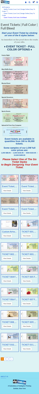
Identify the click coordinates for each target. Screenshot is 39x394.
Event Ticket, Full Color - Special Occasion (29, 209)
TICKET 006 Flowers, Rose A (9, 299)
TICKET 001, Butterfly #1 (29, 231)
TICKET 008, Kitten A (9, 322)
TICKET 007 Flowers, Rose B (29, 299)
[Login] (26, 2)
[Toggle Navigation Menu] (37, 2)
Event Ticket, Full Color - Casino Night (9, 186)
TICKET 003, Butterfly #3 (29, 254)
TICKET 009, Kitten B (29, 322)
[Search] (29, 2)
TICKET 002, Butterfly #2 (9, 254)
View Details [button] (7, 190)
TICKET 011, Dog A (29, 344)
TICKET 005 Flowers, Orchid (29, 277)
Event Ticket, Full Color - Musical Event (9, 209)
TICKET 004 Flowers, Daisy (9, 277)
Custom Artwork (9, 231)
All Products (6, 7)
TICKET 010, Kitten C (9, 344)
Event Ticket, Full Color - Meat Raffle (29, 186)
